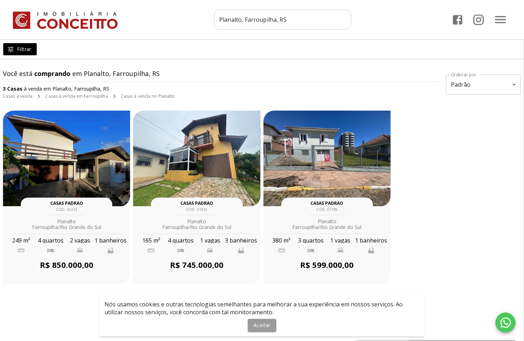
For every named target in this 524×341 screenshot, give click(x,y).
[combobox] (282, 20)
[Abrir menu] (500, 19)
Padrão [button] (461, 84)
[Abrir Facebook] (457, 20)
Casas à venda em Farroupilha (76, 96)
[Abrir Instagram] (478, 20)
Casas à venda (17, 96)
